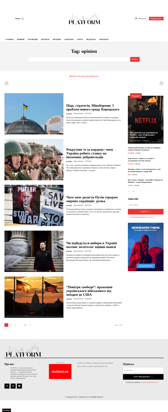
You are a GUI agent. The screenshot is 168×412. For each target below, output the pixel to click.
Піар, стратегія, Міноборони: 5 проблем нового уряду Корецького (92, 107)
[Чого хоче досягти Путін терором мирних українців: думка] (33, 205)
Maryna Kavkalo (78, 113)
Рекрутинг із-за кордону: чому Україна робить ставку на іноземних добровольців (89, 153)
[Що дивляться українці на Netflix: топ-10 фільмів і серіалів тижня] (146, 120)
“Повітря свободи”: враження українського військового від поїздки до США (89, 290)
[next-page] (30, 325)
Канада (131, 164)
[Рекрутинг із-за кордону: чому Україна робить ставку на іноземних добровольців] (33, 159)
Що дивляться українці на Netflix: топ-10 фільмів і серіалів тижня (144, 134)
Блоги (69, 114)
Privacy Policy (149, 217)
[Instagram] (13, 386)
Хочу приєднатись (142, 377)
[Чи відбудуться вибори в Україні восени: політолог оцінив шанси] (33, 251)
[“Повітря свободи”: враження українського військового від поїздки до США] (33, 297)
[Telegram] (19, 386)
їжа (129, 174)
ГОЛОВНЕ (131, 153)
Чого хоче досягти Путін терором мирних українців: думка (92, 199)
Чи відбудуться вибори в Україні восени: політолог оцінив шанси (91, 245)
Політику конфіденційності (149, 382)
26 (25, 325)
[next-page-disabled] (161, 83)
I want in (144, 211)
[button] (19, 18)
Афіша (130, 185)
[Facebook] (6, 386)
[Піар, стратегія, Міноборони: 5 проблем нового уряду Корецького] (33, 113)
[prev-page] (6, 83)
